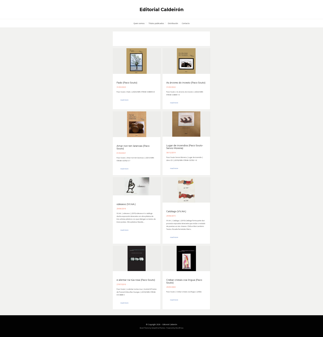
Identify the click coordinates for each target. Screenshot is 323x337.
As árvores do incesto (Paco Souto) (185, 82)
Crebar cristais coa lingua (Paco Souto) (184, 281)
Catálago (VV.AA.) (176, 211)
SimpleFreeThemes (158, 328)
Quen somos (139, 23)
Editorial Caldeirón (162, 9)
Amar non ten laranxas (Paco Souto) (133, 147)
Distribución (173, 23)
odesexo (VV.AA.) (126, 204)
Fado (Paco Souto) (127, 82)
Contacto (186, 23)
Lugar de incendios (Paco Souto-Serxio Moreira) (184, 147)
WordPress (179, 328)
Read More (124, 100)
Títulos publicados (156, 23)
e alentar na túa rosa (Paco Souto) (136, 280)
